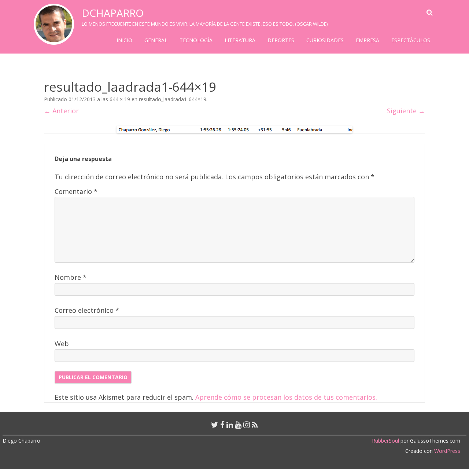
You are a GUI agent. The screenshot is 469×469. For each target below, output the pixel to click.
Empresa (367, 40)
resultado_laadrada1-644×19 (172, 99)
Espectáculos (410, 40)
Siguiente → (406, 110)
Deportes (280, 40)
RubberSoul (385, 440)
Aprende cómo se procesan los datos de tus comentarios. (286, 397)
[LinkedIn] (229, 424)
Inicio (124, 40)
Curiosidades (325, 40)
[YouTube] (238, 424)
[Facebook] (222, 424)
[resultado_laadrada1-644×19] (234, 129)
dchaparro (113, 12)
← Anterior (61, 110)
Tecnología (196, 40)
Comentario (76, 191)
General (155, 40)
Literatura (240, 40)
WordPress (446, 450)
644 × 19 (120, 99)
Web (62, 343)
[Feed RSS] (255, 424)
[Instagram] (246, 424)
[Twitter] (214, 424)
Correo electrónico (87, 310)
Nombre (70, 277)
